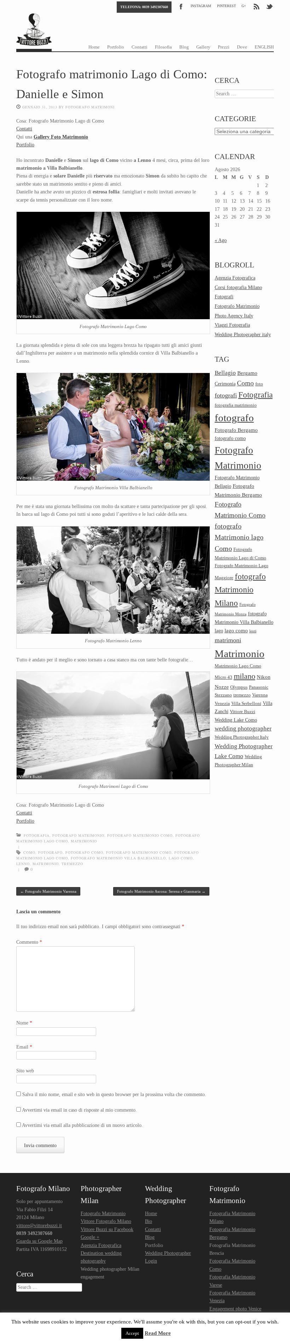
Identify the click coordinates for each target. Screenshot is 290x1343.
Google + (90, 1237)
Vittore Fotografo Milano (106, 1221)
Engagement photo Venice (235, 1308)
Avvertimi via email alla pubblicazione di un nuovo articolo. (82, 1125)
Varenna (260, 695)
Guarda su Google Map (39, 1241)
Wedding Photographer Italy (242, 737)
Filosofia (163, 47)
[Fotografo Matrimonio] (34, 39)
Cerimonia (225, 383)
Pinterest (226, 6)
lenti (252, 631)
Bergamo (247, 373)
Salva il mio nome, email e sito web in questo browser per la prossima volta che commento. (114, 1094)
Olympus (239, 687)
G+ (244, 6)
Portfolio (115, 47)
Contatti (139, 47)
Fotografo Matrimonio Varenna (48, 891)
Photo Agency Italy (234, 315)
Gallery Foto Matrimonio (61, 137)
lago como (181, 858)
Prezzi (224, 47)
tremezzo (72, 863)
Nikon (264, 677)
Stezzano (223, 695)
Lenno (23, 863)
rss (256, 6)
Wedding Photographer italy (243, 334)
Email (24, 1047)
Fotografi (224, 296)
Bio (148, 1221)
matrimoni (228, 640)
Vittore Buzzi (242, 711)
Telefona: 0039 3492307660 (144, 7)
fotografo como (84, 852)
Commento (29, 942)
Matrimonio (84, 841)
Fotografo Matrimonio (78, 835)
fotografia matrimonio (236, 405)
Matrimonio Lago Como (238, 666)
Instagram (201, 6)
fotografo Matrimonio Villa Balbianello (118, 858)
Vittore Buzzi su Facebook (107, 1229)
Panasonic (258, 687)
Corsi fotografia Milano (238, 287)
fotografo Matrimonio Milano (240, 590)
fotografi (226, 395)
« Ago (221, 240)
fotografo (50, 852)
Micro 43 (223, 677)
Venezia (222, 703)
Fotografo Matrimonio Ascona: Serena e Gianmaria (161, 891)
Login (151, 1261)
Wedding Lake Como (236, 720)
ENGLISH (264, 47)
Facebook (181, 6)
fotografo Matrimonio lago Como (239, 537)
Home (94, 47)
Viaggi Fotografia (232, 325)
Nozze (222, 687)
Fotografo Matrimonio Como (140, 835)
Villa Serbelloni (246, 703)
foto (259, 384)
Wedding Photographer (168, 1253)
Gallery (203, 47)
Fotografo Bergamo (236, 430)
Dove (242, 47)
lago (219, 630)
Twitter (270, 6)
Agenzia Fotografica (235, 278)
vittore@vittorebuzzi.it (39, 1225)
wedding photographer (243, 728)
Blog (184, 47)
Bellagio (225, 372)
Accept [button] (132, 1333)
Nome (24, 1023)
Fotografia (37, 835)
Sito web (25, 1070)
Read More (158, 1333)
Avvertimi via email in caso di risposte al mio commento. (79, 1110)
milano (244, 676)
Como (29, 852)
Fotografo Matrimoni (90, 107)
